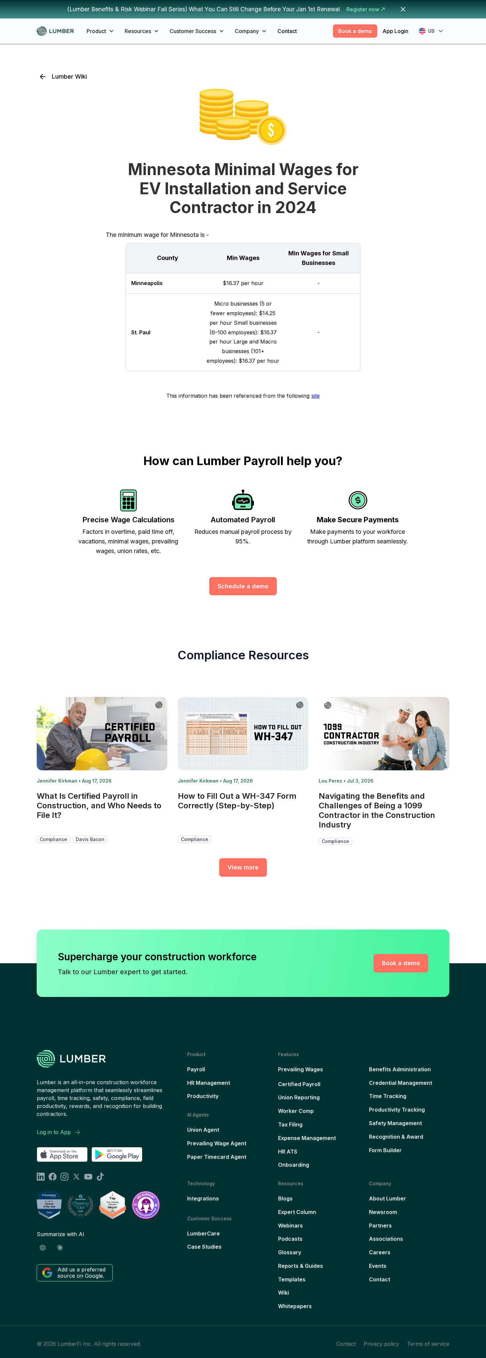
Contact (287, 31)
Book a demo (355, 31)
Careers (379, 1252)
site (315, 395)
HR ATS (287, 1151)
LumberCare (203, 1233)
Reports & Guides (300, 1266)
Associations (386, 1238)
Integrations (203, 1198)
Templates (291, 1279)
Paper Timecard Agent (216, 1157)
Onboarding (293, 1164)
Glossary (289, 1252)
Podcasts (290, 1238)
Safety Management (395, 1123)
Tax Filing (290, 1124)
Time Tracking (387, 1096)
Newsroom (383, 1212)
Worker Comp (296, 1111)
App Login (395, 31)
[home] (58, 31)
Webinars (290, 1225)
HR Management (208, 1083)
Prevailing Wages (300, 1069)
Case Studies (204, 1246)
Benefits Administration (400, 1069)
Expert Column (297, 1212)
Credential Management (400, 1083)
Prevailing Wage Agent (216, 1143)
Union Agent (203, 1129)
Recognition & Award (396, 1136)
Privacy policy (381, 1343)
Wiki (283, 1292)
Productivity (203, 1096)
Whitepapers (295, 1306)
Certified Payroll (299, 1084)
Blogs (285, 1198)
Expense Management (307, 1138)
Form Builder (385, 1150)
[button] (100, 31)
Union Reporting (299, 1097)
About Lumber (387, 1198)
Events (377, 1266)
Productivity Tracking (397, 1109)
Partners (380, 1225)
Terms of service (428, 1343)
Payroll (196, 1069)
